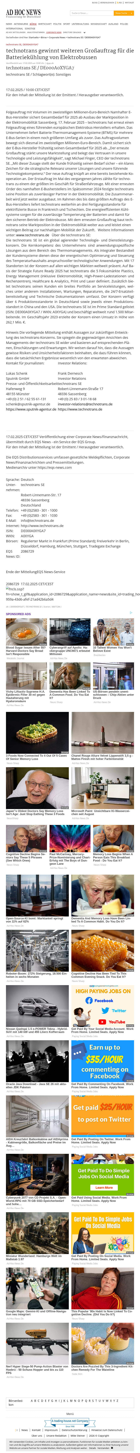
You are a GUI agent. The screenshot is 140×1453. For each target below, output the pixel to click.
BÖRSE (33, 23)
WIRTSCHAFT (45, 23)
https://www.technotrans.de (80, 409)
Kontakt (36, 1430)
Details (92, 1448)
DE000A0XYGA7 (30, 44)
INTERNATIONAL (14, 28)
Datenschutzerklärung (74, 1430)
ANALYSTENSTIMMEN (36, 32)
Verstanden (103, 1448)
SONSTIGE (30, 28)
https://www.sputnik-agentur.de (31, 409)
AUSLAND (113, 23)
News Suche (121, 13)
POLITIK (57, 23)
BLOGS (94, 3)
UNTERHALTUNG (80, 23)
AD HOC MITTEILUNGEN (15, 32)
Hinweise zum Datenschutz (106, 1430)
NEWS (9, 23)
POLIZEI (124, 23)
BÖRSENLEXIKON (107, 3)
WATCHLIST (129, 3)
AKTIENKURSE (21, 23)
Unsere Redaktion (56, 1435)
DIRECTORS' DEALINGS (72, 32)
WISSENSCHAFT (99, 23)
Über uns (37, 1435)
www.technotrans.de (32, 235)
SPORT (66, 23)
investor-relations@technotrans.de (85, 404)
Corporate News (57, 37)
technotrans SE (13, 44)
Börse (44, 37)
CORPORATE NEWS (53, 32)
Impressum (51, 1430)
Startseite (34, 37)
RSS (120, 3)
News (25, 1430)
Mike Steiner (78, 1435)
